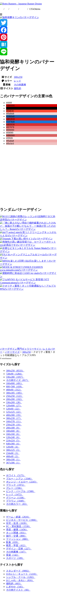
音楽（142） (12, 555)
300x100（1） (13, 459)
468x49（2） (12, 456)
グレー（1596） (14, 488)
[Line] (28, 51)
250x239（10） (14, 424)
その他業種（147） (16, 551)
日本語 (23, 9)
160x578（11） (14, 421)
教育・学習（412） (16, 545)
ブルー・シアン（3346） (19, 478)
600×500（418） (14, 386)
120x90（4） (12, 447)
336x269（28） (14, 402)
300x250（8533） (15, 370)
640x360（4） (13, 443)
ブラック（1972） (16, 485)
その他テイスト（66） (18, 590)
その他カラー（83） (17, 504)
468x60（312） (14, 389)
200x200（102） (14, 399)
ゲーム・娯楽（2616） (18, 517)
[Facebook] (28, 30)
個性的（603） (14, 583)
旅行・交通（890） (16, 536)
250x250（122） (14, 396)
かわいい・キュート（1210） (22, 574)
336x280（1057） (15, 377)
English (14, 9)
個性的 (17, 88)
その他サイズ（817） (17, 380)
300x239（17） (14, 418)
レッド (17, 81)
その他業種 (20, 84)
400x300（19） (14, 415)
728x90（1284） (14, 374)
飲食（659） (12, 542)
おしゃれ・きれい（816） (20, 580)
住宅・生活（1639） (17, 523)
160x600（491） (14, 383)
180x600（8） (13, 431)
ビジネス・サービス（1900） (22, 520)
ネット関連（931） (16, 532)
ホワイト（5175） (16, 475)
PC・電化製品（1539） (18, 526)
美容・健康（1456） (17, 529)
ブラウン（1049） (16, 501)
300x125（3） (13, 450)
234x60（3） (12, 453)
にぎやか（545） (15, 586)
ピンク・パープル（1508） (20, 491)
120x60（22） (13, 408)
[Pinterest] (28, 37)
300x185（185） (14, 393)
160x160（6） (13, 434)
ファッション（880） (17, 539)
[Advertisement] (28, 175)
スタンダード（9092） (18, 571)
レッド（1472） (14, 494)
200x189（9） (13, 427)
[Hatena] (28, 44)
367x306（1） (13, 462)
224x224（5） (13, 440)
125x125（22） (14, 412)
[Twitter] (28, 22)
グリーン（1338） (16, 497)
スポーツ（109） (15, 558)
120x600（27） (14, 405)
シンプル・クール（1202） (20, 577)
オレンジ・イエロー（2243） (22, 481)
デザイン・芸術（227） (19, 548)
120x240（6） (13, 437)
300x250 (18, 77)
